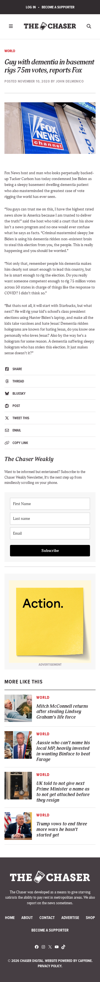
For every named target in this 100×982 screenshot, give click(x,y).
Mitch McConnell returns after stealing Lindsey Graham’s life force (62, 712)
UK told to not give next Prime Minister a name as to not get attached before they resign (62, 792)
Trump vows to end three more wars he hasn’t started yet (61, 829)
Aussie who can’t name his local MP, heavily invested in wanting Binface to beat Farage (63, 751)
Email (16, 430)
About (27, 918)
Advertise (70, 918)
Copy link (20, 442)
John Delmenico (70, 81)
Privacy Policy (49, 966)
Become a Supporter (58, 7)
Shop (90, 918)
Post (16, 405)
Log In (31, 7)
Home (10, 918)
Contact (47, 918)
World (9, 51)
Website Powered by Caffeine (68, 960)
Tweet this (20, 418)
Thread (18, 381)
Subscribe (50, 550)
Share (17, 369)
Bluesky (19, 393)
